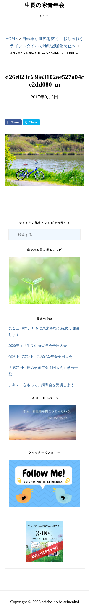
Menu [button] (44, 16)
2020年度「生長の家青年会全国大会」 (39, 346)
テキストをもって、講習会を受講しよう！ (43, 385)
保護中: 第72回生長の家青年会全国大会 (40, 357)
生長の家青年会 (44, 5)
